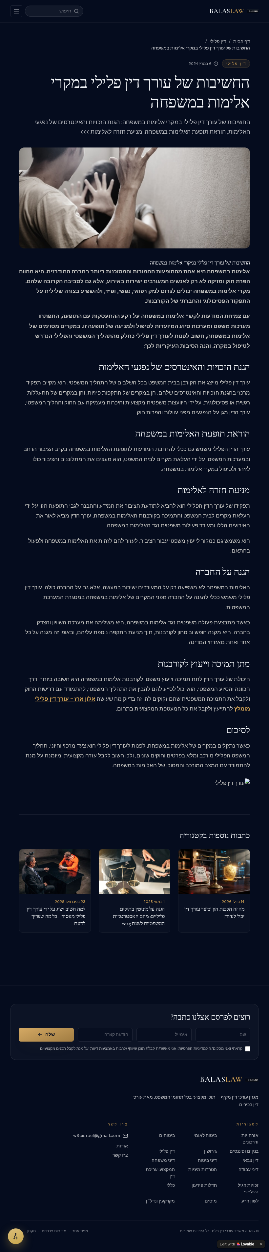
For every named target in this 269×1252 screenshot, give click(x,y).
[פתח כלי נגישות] (16, 1236)
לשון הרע (250, 1201)
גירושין (210, 1151)
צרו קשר (120, 1155)
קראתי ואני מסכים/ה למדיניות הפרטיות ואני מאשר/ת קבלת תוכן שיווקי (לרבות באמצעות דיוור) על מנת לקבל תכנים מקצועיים (141, 1048)
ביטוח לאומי (205, 1135)
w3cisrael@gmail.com (96, 1135)
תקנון (31, 1231)
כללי (171, 1185)
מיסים (211, 1201)
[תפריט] (16, 11)
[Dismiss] (261, 1244)
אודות (122, 1146)
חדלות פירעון (204, 1185)
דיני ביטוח (207, 1160)
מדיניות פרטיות (54, 1231)
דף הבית (241, 41)
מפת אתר (80, 1231)
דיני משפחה (163, 1160)
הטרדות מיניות (202, 1169)
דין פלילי (218, 41)
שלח (50, 1034)
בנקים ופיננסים (244, 1151)
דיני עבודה (248, 1169)
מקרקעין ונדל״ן (160, 1201)
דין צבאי (251, 1160)
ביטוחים (167, 1135)
